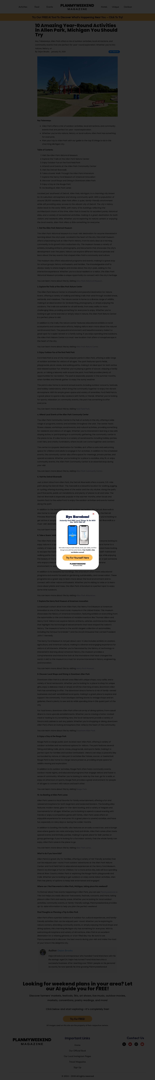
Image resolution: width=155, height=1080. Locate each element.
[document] (77, 540)
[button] (93, 514)
